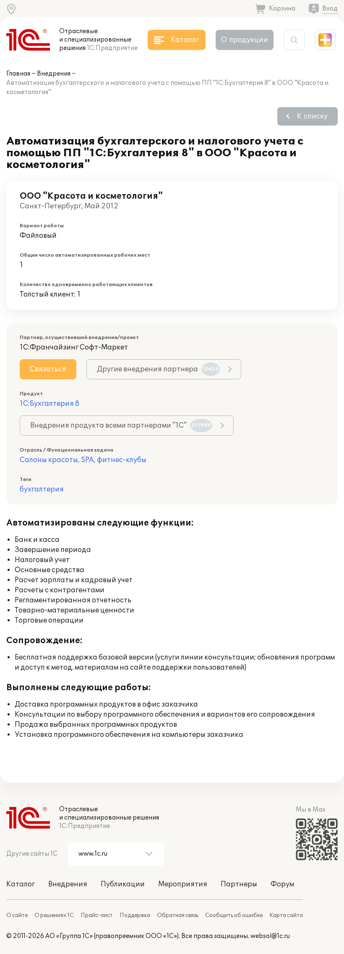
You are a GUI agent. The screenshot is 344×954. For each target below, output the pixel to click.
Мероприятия (182, 884)
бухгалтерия (42, 489)
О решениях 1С (54, 915)
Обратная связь (177, 915)
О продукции (244, 40)
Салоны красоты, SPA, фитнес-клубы (83, 460)
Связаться (48, 369)
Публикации (123, 884)
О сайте (17, 915)
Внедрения (53, 73)
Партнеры (239, 884)
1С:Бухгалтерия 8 (49, 403)
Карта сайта (286, 915)
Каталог (20, 884)
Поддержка (135, 915)
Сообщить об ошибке (234, 915)
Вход (330, 8)
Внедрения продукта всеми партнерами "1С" (120, 425)
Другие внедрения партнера (158, 369)
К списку (312, 116)
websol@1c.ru (270, 936)
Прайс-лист (97, 915)
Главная (18, 73)
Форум (282, 884)
